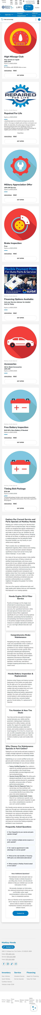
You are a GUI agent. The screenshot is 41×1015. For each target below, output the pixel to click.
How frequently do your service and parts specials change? (20, 833)
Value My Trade (31, 979)
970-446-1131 (10, 954)
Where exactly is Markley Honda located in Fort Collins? (20, 865)
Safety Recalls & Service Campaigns (32, 1000)
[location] (23, 1)
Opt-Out (37, 1000)
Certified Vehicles (7, 982)
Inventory (6, 972)
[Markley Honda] (6, 7)
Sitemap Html (22, 1000)
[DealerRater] (16, 964)
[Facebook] (4, 964)
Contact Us (20, 913)
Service (17, 972)
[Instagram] (38, 1)
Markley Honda (4, 1000)
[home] (17, 7)
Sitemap (17, 1001)
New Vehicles (6, 976)
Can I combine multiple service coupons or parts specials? (20, 841)
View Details (8, 70)
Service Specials (19, 979)
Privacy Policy (8, 1000)
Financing (31, 972)
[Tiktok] (12, 964)
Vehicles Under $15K (8, 984)
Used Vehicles (6, 979)
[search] (21, 7)
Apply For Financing (33, 976)
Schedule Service (19, 976)
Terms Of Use (12, 1000)
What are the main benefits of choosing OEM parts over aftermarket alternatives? (19, 857)
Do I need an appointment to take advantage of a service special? (18, 849)
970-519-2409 (11, 957)
